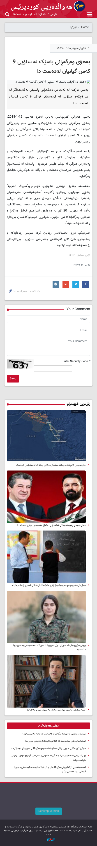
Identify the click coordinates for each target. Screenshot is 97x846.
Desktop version (48, 811)
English (41, 14)
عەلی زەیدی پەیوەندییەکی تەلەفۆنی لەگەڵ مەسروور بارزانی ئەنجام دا (51, 525)
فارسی (53, 14)
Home (85, 27)
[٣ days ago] (46, 617)
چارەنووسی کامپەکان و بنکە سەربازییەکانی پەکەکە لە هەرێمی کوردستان (50, 465)
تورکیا (73, 27)
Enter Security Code (76, 361)
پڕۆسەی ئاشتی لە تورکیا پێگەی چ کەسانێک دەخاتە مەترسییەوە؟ (54, 734)
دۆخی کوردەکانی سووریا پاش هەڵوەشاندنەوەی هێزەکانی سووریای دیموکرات (49, 748)
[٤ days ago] (46, 436)
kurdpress (48, 6)
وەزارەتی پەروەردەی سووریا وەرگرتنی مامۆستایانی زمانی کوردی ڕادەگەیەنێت (49, 585)
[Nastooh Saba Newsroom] (48, 840)
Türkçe (16, 14)
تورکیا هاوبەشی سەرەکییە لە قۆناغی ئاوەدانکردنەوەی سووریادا (55, 741)
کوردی (28, 14)
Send (13, 378)
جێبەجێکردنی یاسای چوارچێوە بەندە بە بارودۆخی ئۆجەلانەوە (56, 710)
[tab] (48, 726)
